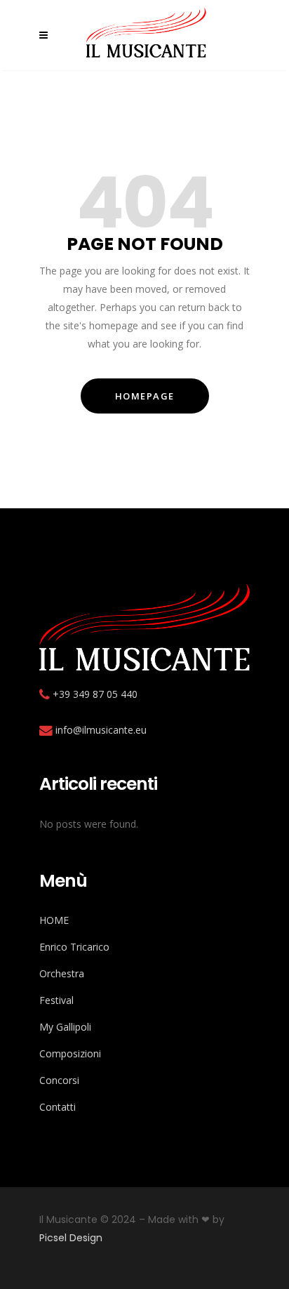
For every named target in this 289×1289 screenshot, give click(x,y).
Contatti (57, 1106)
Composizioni (70, 1053)
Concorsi (59, 1080)
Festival (56, 1000)
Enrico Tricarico (74, 946)
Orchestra (61, 973)
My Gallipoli (65, 1026)
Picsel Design (70, 1238)
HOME (54, 920)
